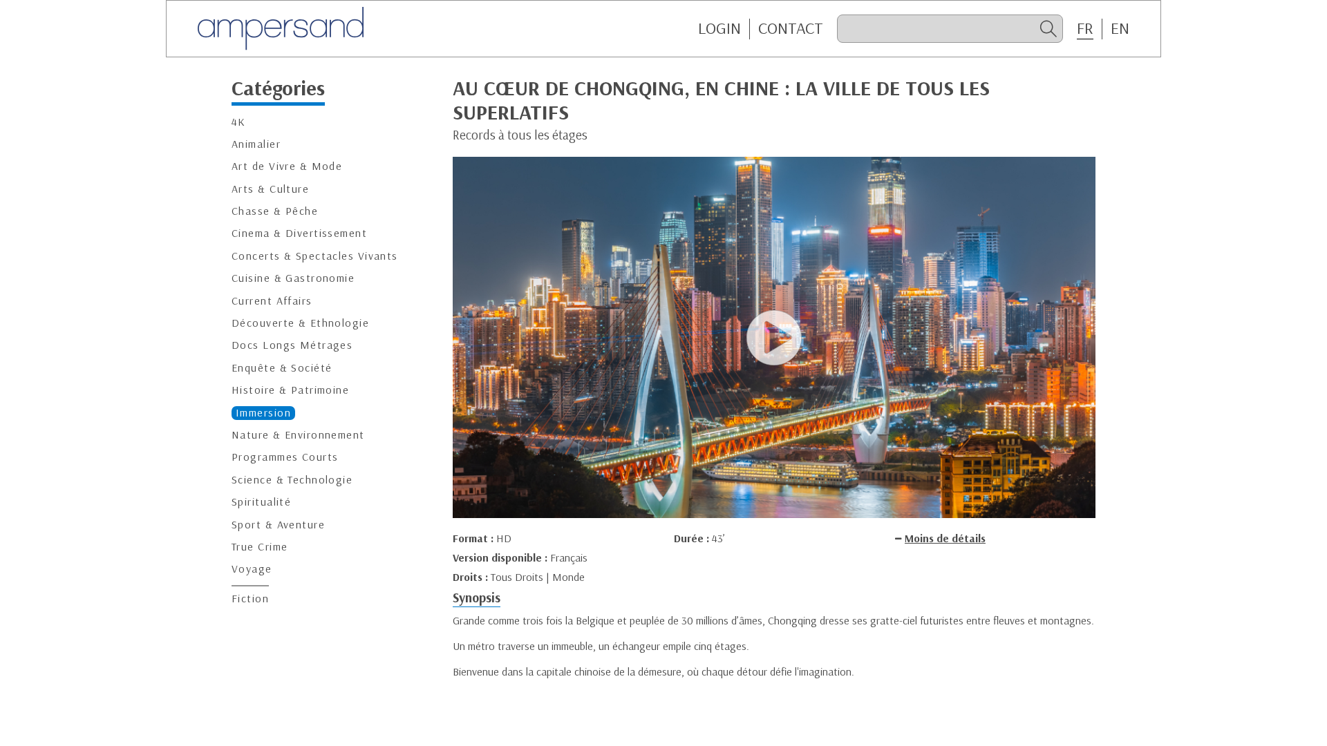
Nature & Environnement (298, 434)
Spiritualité (261, 501)
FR (1085, 28)
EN (1120, 28)
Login (719, 28)
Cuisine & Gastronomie (293, 278)
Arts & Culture (270, 188)
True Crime (260, 546)
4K (239, 121)
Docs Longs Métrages (292, 345)
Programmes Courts (285, 456)
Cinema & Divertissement (299, 233)
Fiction (250, 598)
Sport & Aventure (278, 524)
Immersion (263, 412)
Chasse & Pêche (275, 211)
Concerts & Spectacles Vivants (315, 255)
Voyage (252, 568)
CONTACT (790, 28)
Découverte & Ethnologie (300, 322)
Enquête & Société (282, 367)
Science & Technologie (292, 479)
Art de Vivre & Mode (287, 166)
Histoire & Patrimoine (290, 389)
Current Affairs (272, 300)
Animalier (256, 144)
